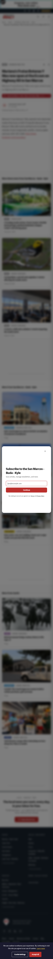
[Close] (45, 451)
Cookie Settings (20, 954)
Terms (32, 496)
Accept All (35, 954)
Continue (26, 490)
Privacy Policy (40, 496)
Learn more (41, 948)
